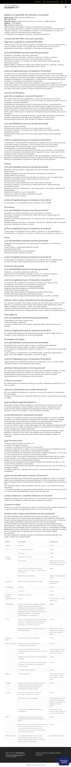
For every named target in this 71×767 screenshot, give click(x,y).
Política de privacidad (41, 764)
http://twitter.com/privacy (19, 290)
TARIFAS (38, 753)
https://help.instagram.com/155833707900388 (28, 288)
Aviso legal (27, 764)
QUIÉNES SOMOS (55, 753)
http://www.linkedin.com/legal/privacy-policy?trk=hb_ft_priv (32, 292)
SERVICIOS (45, 753)
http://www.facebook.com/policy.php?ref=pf (27, 286)
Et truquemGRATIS (64, 761)
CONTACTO (39, 755)
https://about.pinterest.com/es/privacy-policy (27, 294)
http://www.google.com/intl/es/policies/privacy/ (27, 296)
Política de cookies (33, 764)
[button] (66, 7)
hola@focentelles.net (15, 25)
